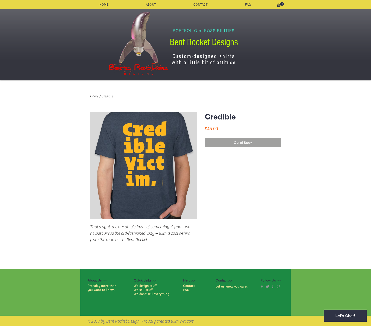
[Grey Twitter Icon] (267, 286)
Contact (189, 286)
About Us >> (97, 280)
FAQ (186, 290)
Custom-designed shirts (203, 56)
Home (94, 96)
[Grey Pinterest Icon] (273, 286)
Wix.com (186, 321)
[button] (280, 4)
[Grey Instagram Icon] (279, 286)
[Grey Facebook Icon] (262, 286)
